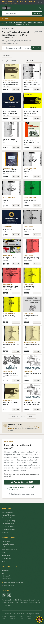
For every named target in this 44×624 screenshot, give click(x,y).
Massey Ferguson (8, 544)
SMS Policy (22, 617)
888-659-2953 (9, 585)
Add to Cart (13, 71)
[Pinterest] (4, 595)
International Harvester (9, 550)
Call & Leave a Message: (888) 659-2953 (21, 488)
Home (5, 28)
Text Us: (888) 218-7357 (23, 482)
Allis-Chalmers (6, 558)
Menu (7, 18)
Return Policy (6, 579)
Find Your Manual (7, 512)
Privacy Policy (4, 617)
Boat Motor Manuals (8, 529)
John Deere (6, 541)
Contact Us (5, 570)
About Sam (5, 532)
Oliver (4, 561)
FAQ (3, 573)
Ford (3, 547)
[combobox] (22, 13)
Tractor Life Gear (7, 518)
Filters (8, 55)
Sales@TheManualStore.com (13, 582)
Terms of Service (13, 617)
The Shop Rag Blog (8, 521)
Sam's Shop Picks (8, 523)
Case (3, 552)
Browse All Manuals (8, 515)
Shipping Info (6, 576)
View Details (16, 89)
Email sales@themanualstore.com (23, 494)
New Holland (6, 555)
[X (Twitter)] (9, 595)
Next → (31, 416)
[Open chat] (39, 619)
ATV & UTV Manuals (8, 526)
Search (36, 13)
